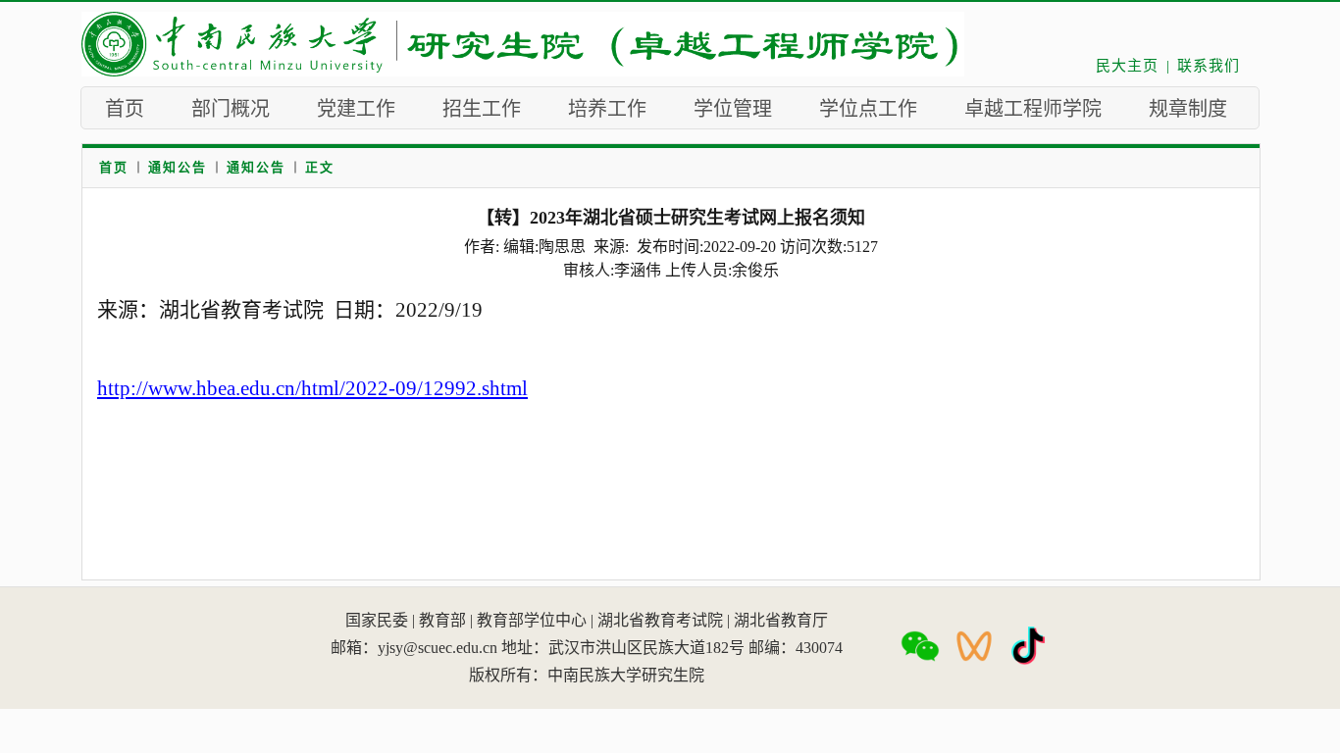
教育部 (442, 620)
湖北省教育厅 (781, 620)
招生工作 (481, 109)
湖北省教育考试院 (660, 620)
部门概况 (230, 109)
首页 (124, 109)
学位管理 (733, 109)
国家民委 (376, 620)
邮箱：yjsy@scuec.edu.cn (414, 647)
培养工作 (607, 109)
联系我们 (1208, 66)
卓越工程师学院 (1033, 109)
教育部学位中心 (532, 620)
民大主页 (1127, 66)
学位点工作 (868, 109)
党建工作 (356, 109)
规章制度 (1188, 109)
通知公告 (177, 167)
